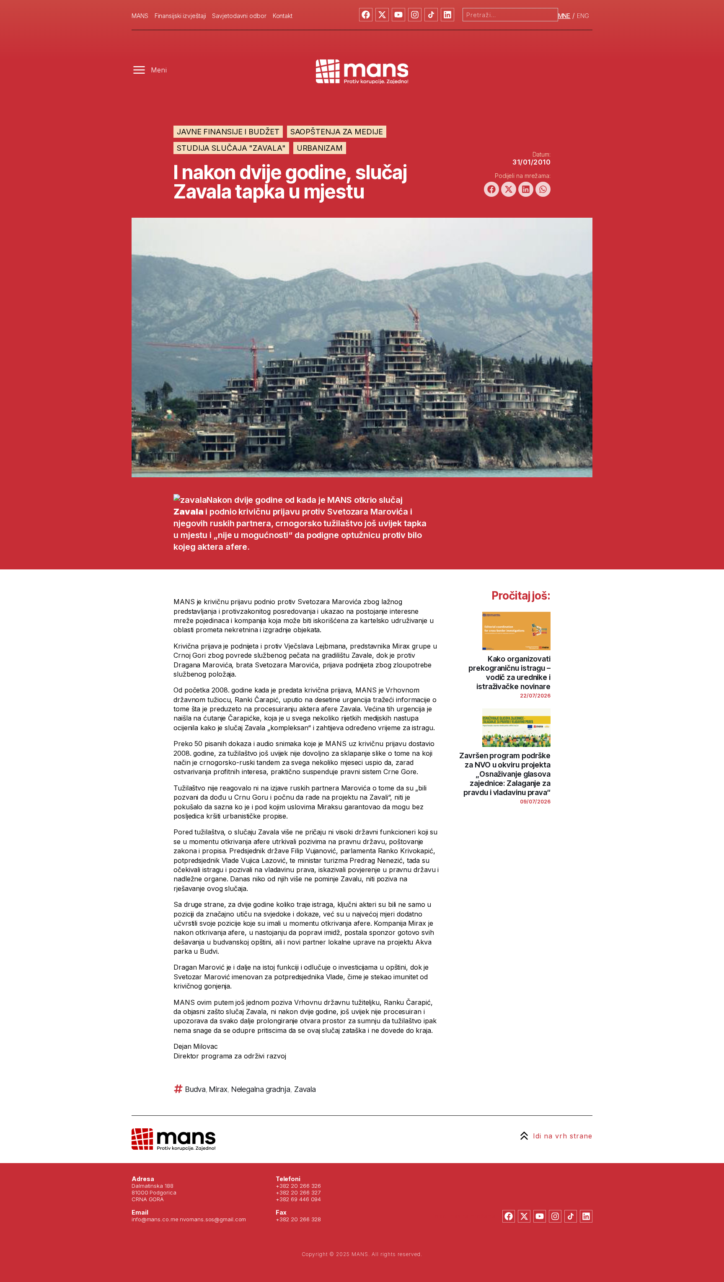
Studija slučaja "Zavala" (231, 148)
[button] (491, 189)
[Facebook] (365, 14)
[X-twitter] (382, 14)
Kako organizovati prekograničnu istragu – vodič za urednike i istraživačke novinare (509, 672)
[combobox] (510, 14)
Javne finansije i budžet (228, 131)
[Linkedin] (447, 14)
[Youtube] (398, 14)
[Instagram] (415, 14)
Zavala (305, 1089)
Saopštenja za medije (336, 131)
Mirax (218, 1089)
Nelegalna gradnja (260, 1089)
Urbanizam (320, 148)
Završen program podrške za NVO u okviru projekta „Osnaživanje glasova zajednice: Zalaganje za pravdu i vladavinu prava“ (505, 774)
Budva (195, 1089)
